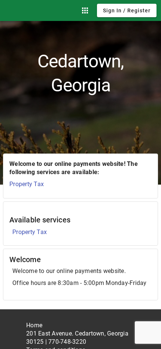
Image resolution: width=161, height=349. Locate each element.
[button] (85, 10)
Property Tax (26, 184)
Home (34, 325)
